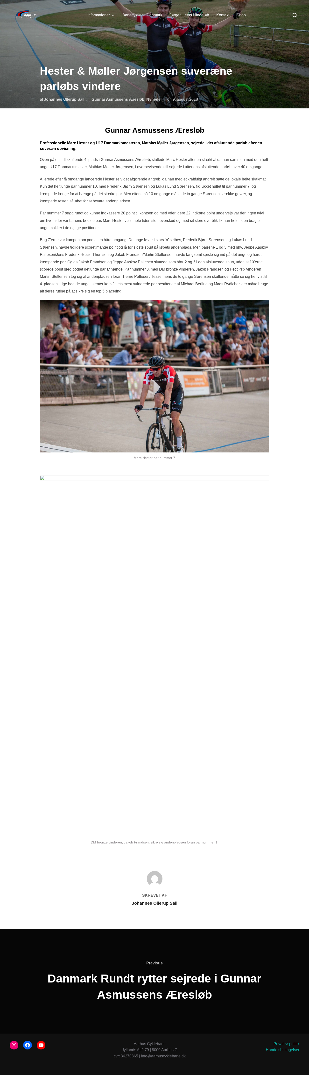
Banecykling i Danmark (142, 15)
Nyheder (154, 99)
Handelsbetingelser (282, 1050)
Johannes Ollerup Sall (64, 99)
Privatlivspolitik (286, 1044)
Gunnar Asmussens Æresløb (117, 99)
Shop (241, 15)
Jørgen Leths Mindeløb (189, 15)
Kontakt (222, 15)
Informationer (98, 15)
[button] (298, 7)
